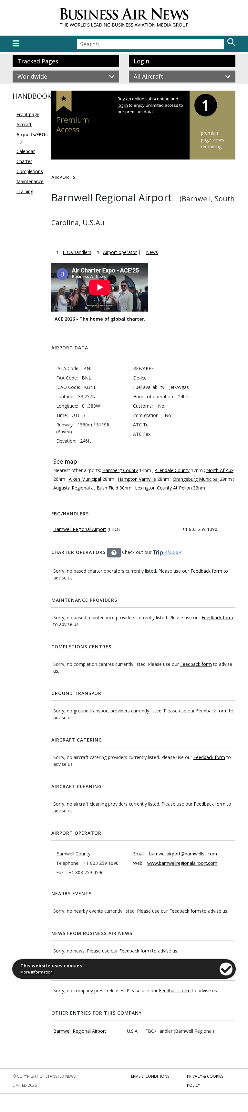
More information (36, 972)
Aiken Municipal (85, 479)
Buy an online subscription (144, 99)
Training (24, 191)
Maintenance (30, 181)
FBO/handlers (77, 252)
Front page (27, 114)
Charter (24, 161)
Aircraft (24, 124)
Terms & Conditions (149, 1076)
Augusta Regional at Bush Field (85, 488)
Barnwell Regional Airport (79, 529)
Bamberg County (120, 470)
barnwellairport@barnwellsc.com (183, 854)
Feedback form (206, 571)
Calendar (25, 151)
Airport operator (120, 252)
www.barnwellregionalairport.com (182, 863)
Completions (29, 171)
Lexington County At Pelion (163, 488)
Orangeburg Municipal (196, 479)
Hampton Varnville (137, 479)
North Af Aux (219, 470)
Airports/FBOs (31, 134)
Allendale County (172, 470)
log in (123, 105)
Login (141, 61)
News (152, 252)
